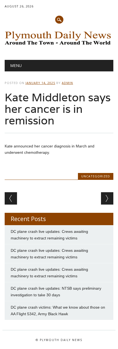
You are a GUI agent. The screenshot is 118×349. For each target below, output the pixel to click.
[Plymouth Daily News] (59, 45)
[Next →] (107, 198)
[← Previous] (11, 198)
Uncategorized (95, 176)
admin (67, 83)
